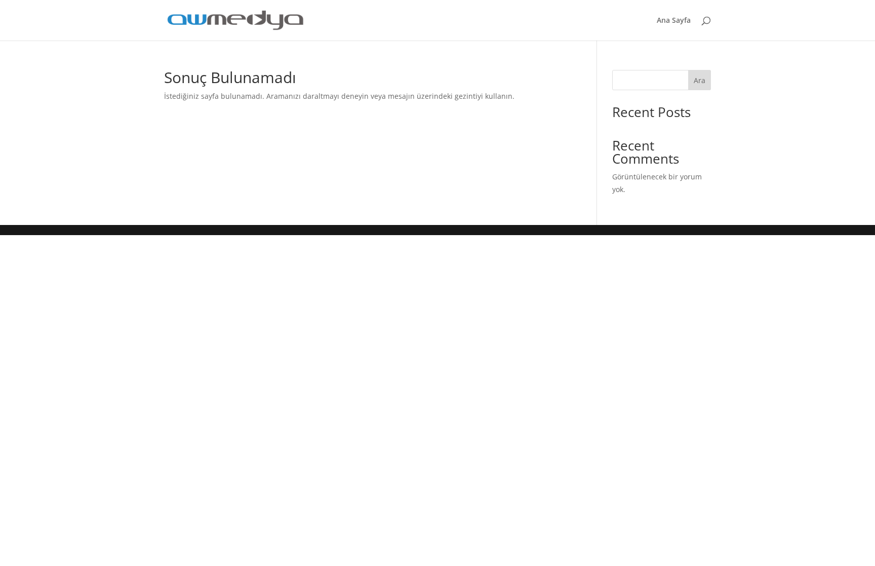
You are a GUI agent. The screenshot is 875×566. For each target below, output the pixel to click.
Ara (699, 80)
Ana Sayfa (674, 21)
